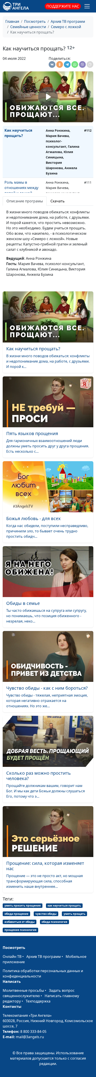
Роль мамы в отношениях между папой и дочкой (21, 187)
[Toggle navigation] (87, 6)
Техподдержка (38, 1001)
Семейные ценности (28, 26)
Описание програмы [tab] (24, 201)
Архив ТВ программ (68, 21)
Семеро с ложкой (66, 26)
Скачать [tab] (57, 201)
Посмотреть (35, 21)
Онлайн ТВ (12, 956)
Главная (12, 21)
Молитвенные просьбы (23, 990)
